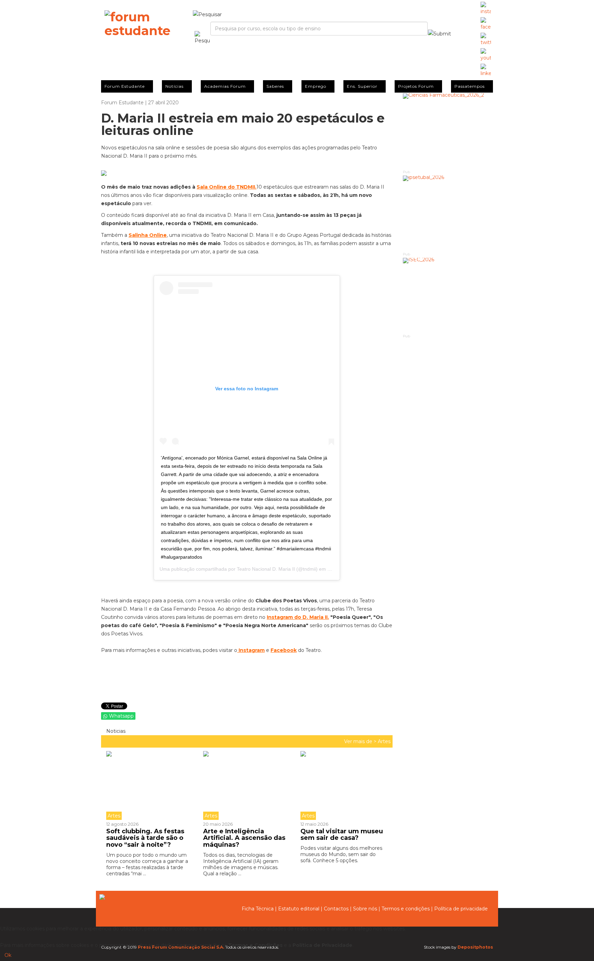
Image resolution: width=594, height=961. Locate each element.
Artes (384, 741)
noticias (115, 731)
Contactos (336, 909)
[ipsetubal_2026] (448, 213)
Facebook (284, 650)
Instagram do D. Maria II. (298, 617)
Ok (7, 955)
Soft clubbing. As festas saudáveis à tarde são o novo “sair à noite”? (145, 838)
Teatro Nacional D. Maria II (266, 569)
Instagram (252, 650)
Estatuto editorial (298, 909)
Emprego (315, 86)
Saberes (275, 86)
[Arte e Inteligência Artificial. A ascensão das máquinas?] (246, 785)
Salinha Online (148, 235)
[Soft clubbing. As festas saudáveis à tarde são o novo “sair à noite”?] (152, 785)
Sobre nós (365, 909)
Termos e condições (406, 909)
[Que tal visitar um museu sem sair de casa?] (343, 785)
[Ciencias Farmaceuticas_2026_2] (448, 131)
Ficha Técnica (258, 909)
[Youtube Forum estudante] (486, 55)
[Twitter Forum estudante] (486, 39)
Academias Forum (225, 86)
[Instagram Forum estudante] (486, 8)
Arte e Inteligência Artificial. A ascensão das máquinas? (244, 838)
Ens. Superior (362, 86)
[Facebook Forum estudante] (486, 24)
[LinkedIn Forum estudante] (486, 70)
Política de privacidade (461, 909)
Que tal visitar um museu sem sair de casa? (341, 834)
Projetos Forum (416, 86)
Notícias (174, 86)
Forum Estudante (124, 86)
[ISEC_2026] (448, 295)
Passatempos (469, 86)
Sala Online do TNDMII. (226, 187)
